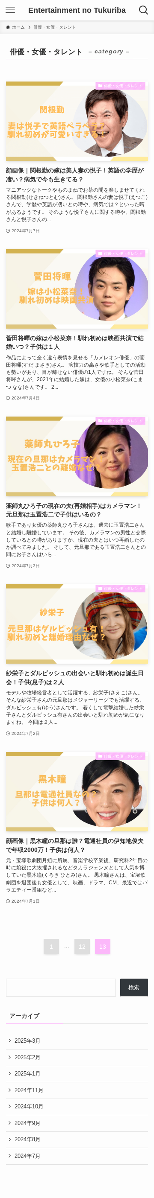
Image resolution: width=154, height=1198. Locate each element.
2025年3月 (28, 1041)
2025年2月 (28, 1057)
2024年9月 (28, 1123)
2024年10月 (29, 1106)
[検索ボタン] (143, 10)
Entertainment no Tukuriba (77, 10)
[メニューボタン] (10, 10)
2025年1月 (28, 1073)
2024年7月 (28, 1156)
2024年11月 (29, 1090)
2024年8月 (28, 1139)
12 (82, 946)
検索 (133, 987)
